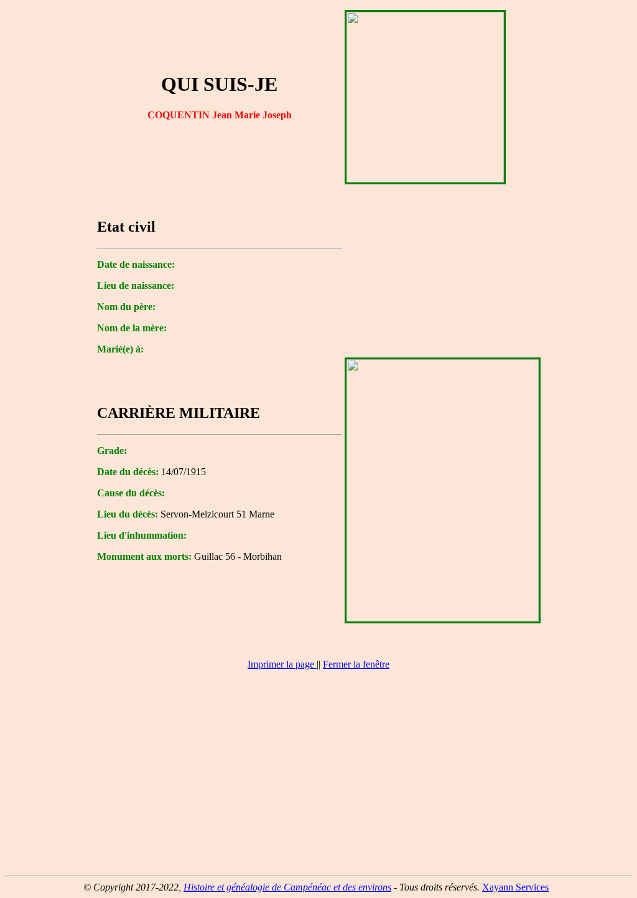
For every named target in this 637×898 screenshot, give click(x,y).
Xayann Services (515, 887)
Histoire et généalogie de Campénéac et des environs (287, 887)
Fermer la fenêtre (356, 664)
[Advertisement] (318, 778)
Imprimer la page (281, 664)
